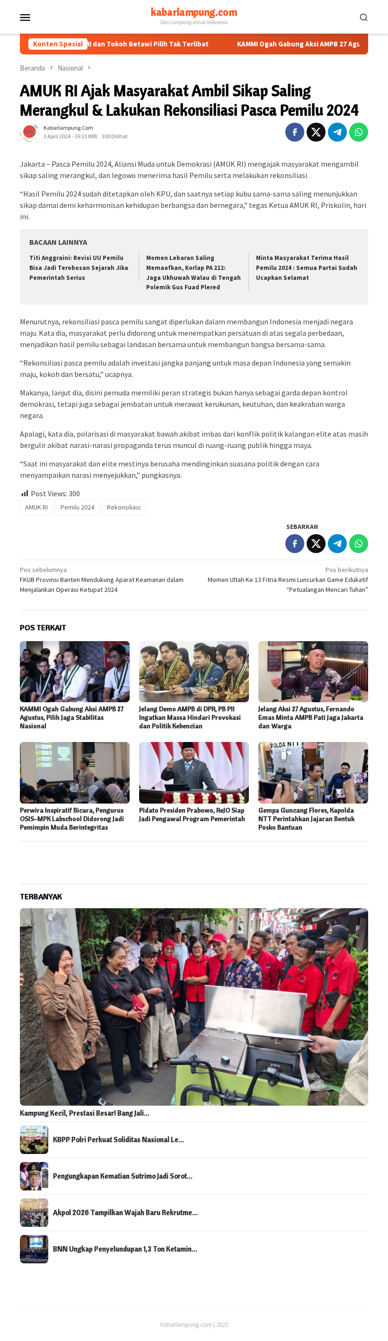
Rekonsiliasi (124, 507)
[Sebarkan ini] (294, 132)
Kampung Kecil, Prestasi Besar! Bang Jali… (85, 1113)
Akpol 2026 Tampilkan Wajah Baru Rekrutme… (125, 1212)
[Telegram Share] (337, 132)
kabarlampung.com (194, 11)
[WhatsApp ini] (358, 132)
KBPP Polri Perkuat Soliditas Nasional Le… (118, 1139)
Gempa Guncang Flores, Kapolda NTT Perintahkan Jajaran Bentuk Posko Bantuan (306, 818)
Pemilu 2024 (77, 507)
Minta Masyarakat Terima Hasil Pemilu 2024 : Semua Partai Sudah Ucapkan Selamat (306, 268)
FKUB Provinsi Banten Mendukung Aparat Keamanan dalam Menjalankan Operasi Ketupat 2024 (102, 579)
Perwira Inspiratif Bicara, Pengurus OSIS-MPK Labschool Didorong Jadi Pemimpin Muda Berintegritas (72, 818)
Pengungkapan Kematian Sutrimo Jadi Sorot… (123, 1176)
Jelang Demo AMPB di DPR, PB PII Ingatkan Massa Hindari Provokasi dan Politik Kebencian (190, 717)
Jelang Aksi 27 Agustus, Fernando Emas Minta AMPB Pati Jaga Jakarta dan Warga (310, 717)
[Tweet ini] (316, 132)
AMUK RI (36, 507)
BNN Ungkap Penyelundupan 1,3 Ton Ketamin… (125, 1249)
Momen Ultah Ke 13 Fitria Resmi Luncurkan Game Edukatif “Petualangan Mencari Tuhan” (288, 579)
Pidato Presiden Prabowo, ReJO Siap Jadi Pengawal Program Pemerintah (192, 814)
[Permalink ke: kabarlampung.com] (29, 131)
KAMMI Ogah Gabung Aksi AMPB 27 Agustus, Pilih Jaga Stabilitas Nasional (71, 717)
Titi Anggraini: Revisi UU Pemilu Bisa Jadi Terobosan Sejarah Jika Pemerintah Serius (78, 268)
